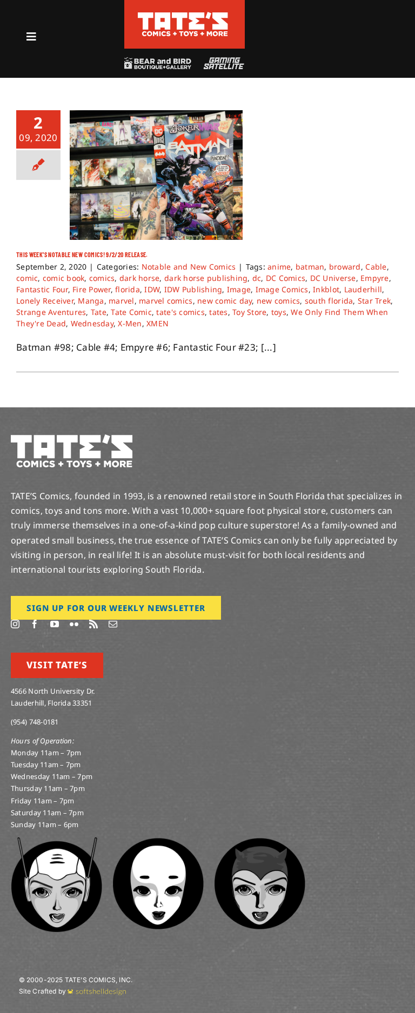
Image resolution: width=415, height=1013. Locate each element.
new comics (278, 301)
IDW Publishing (193, 289)
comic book (64, 278)
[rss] (93, 624)
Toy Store (249, 312)
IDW (151, 289)
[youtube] (54, 624)
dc (257, 278)
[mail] (113, 624)
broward (345, 266)
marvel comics (165, 301)
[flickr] (74, 624)
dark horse (139, 278)
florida (127, 289)
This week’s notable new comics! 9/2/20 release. (82, 254)
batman (310, 266)
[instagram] (15, 624)
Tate (98, 312)
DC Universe (333, 278)
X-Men (130, 323)
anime (279, 266)
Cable (375, 266)
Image (239, 289)
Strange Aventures (51, 312)
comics (102, 278)
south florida (329, 301)
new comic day (224, 301)
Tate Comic (131, 312)
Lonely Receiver (44, 301)
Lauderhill (363, 289)
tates (218, 312)
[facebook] (34, 624)
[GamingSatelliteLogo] (222, 62)
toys (278, 312)
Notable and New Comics (189, 266)
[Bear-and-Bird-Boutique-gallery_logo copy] (157, 62)
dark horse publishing (205, 278)
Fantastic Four (42, 289)
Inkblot (326, 289)
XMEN (157, 323)
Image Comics (282, 289)
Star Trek (374, 301)
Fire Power (91, 289)
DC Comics (285, 278)
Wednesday (92, 323)
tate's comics (180, 312)
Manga (91, 301)
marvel (122, 301)
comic (27, 278)
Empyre (374, 278)
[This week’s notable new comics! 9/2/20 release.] (156, 175)
